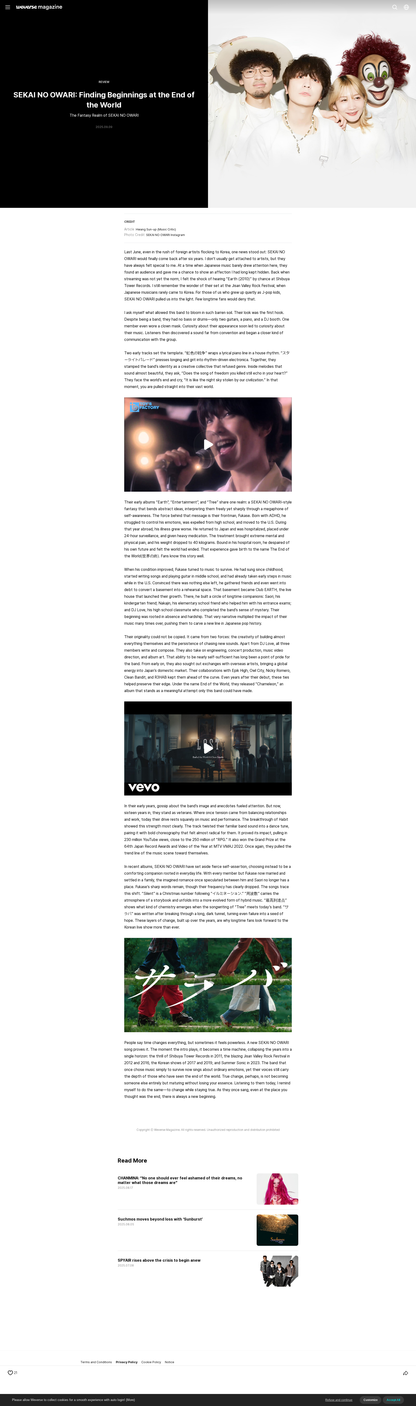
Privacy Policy (126, 1362)
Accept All (393, 1400)
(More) (130, 1400)
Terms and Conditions (96, 1362)
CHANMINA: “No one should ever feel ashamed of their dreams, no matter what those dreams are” (180, 1180)
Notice (169, 1362)
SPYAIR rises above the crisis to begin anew (159, 1260)
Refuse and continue (338, 1400)
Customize (370, 1400)
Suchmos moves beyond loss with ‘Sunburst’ (160, 1219)
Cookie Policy (151, 1362)
